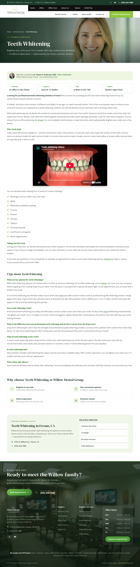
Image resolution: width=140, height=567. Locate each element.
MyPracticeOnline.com (125, 563)
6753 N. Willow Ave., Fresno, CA (20, 2)
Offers (41, 8)
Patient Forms (63, 525)
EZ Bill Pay (88, 8)
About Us (65, 8)
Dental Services (60, 14)
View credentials (64, 75)
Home (32, 8)
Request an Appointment (117, 539)
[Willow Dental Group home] (17, 11)
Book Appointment (18, 492)
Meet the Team (63, 511)
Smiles (75, 14)
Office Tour (52, 8)
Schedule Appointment (121, 14)
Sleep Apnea (83, 534)
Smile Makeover (85, 520)
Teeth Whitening (85, 529)
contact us (108, 259)
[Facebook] (111, 3)
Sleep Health (86, 14)
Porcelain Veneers (86, 516)
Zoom (40, 120)
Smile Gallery (63, 516)
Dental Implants (85, 511)
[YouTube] (115, 3)
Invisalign (82, 525)
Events (77, 8)
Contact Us (100, 14)
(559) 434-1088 (127, 2)
